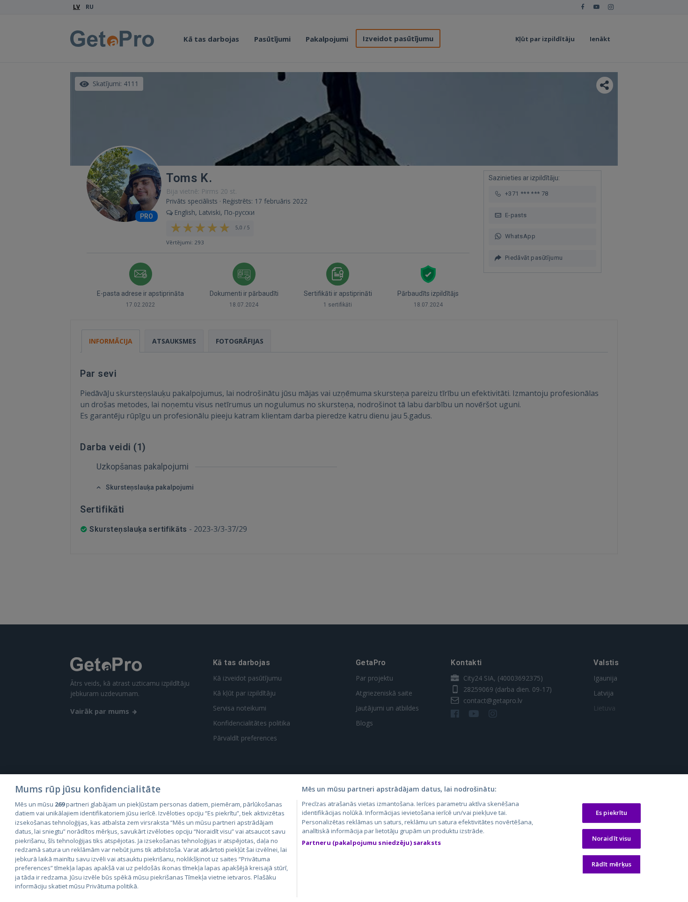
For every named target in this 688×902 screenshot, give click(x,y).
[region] (344, 838)
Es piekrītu (611, 813)
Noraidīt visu (611, 838)
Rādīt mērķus (612, 864)
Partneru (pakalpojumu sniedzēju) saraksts (371, 842)
